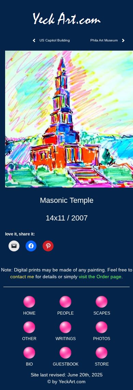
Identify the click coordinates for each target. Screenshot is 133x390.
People (65, 313)
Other (29, 338)
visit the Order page (100, 276)
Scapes (101, 313)
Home (29, 313)
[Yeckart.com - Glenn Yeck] (66, 21)
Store (102, 364)
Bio (29, 364)
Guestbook (65, 364)
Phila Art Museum (104, 40)
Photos (101, 338)
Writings (66, 338)
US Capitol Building (55, 40)
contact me (22, 276)
